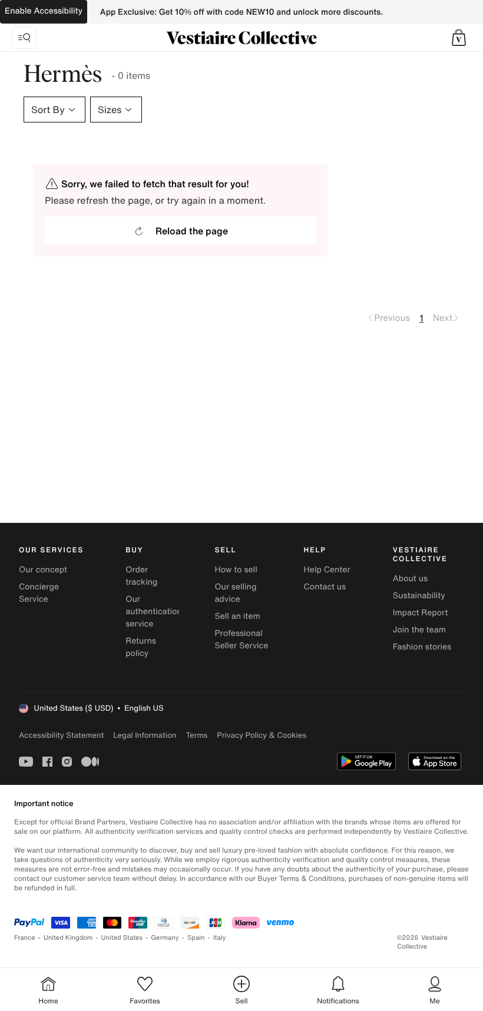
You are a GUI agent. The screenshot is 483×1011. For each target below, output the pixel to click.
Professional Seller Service (241, 639)
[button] (459, 37)
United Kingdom (68, 937)
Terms (196, 735)
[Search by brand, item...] (24, 37)
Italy (219, 937)
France (24, 937)
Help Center (327, 569)
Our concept (43, 569)
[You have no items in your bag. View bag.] (459, 37)
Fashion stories (422, 647)
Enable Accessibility (43, 11)
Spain (196, 937)
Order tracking (141, 575)
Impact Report (420, 612)
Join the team (419, 630)
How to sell (235, 569)
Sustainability (419, 595)
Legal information (144, 735)
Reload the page (192, 231)
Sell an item (237, 616)
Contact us (325, 587)
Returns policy (140, 647)
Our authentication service (153, 611)
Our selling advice (235, 593)
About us (410, 578)
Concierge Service (39, 593)
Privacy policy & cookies (261, 735)
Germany (165, 937)
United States (122, 937)
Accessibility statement (61, 735)
